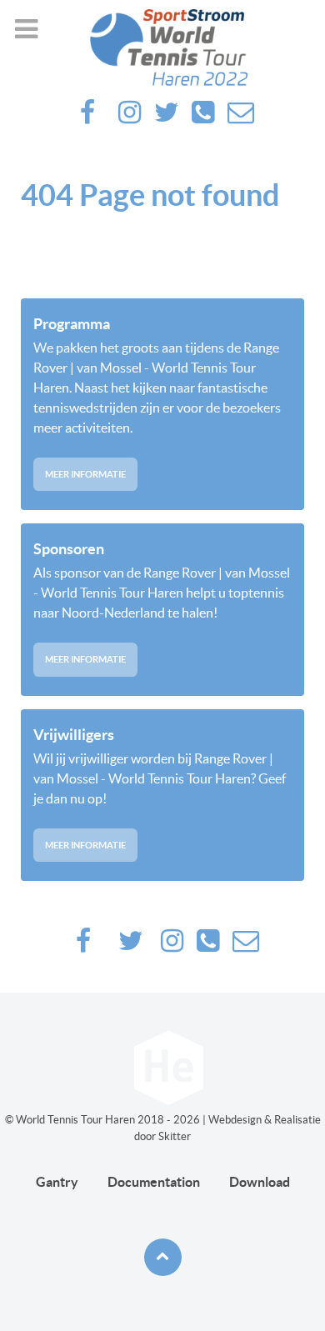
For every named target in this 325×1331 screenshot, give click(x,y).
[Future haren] (162, 47)
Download (259, 1181)
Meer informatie (85, 474)
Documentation (154, 1181)
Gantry (57, 1181)
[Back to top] (163, 1257)
